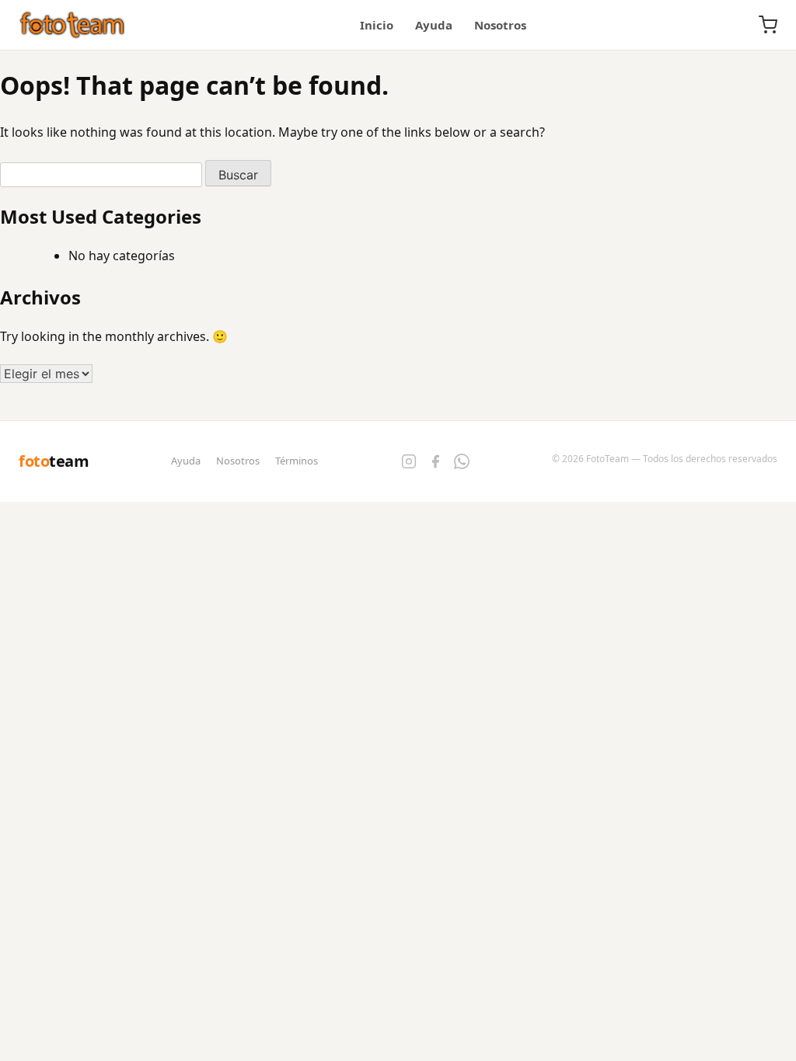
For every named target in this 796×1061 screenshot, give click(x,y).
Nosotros (500, 25)
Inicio (376, 25)
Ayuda (433, 25)
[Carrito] (768, 25)
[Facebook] (435, 461)
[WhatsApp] (462, 461)
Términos (296, 461)
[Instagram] (409, 461)
